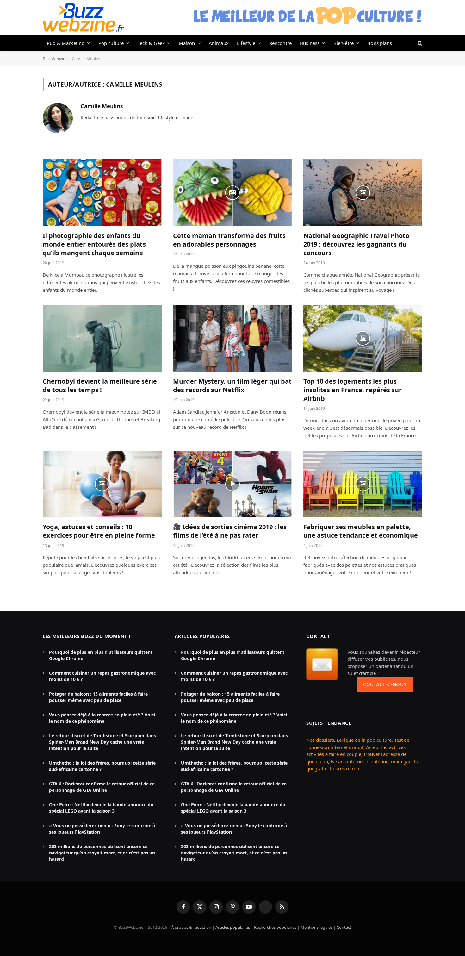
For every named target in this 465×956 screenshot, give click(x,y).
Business (309, 43)
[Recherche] (419, 43)
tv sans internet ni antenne (359, 761)
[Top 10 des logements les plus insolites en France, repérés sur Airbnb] (362, 338)
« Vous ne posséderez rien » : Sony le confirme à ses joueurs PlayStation (102, 828)
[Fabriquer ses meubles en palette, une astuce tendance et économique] (362, 484)
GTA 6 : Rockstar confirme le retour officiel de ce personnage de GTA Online (102, 787)
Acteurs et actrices (386, 747)
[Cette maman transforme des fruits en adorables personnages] (232, 193)
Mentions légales (316, 927)
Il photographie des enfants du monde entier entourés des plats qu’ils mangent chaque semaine (94, 244)
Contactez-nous (384, 684)
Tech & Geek (151, 43)
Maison (187, 43)
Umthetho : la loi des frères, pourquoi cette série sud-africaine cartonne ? (102, 766)
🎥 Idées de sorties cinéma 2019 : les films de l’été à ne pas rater (230, 531)
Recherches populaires (275, 927)
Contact (344, 927)
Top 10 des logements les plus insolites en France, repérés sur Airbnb (352, 390)
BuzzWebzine (55, 58)
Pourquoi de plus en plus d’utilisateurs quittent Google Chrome (100, 655)
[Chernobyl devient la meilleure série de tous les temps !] (102, 338)
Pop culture (111, 43)
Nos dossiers (320, 740)
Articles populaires (232, 927)
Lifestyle (246, 43)
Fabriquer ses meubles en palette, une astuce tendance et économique (360, 531)
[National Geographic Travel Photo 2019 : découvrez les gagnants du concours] (362, 193)
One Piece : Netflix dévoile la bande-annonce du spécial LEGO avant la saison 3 (101, 808)
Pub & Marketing (65, 43)
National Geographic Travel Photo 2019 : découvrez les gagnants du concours (356, 244)
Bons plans (379, 43)
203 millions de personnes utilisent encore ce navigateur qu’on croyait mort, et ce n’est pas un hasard (102, 852)
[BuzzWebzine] (83, 17)
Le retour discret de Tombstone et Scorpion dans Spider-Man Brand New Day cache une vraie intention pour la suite (102, 742)
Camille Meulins (102, 106)
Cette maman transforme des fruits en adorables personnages (229, 239)
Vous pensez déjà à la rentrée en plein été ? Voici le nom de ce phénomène (102, 718)
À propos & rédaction (191, 927)
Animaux (219, 43)
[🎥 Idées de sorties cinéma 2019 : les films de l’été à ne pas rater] (232, 484)
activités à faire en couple (333, 754)
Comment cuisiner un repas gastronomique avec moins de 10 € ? (102, 676)
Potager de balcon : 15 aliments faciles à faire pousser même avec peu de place (98, 697)
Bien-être (343, 43)
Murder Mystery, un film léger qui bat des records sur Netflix (232, 385)
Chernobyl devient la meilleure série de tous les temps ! (100, 385)
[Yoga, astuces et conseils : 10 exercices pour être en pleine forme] (102, 484)
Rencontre (280, 43)
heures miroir (344, 768)
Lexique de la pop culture (364, 740)
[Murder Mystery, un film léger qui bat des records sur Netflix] (232, 338)
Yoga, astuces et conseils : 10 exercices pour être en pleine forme (99, 531)
